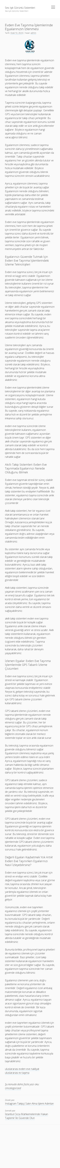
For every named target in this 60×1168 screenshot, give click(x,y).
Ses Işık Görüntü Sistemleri (20, 7)
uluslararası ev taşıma (17, 1072)
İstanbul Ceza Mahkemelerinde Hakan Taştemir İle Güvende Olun (26, 1116)
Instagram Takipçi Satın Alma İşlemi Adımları (29, 1103)
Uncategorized (13, 1088)
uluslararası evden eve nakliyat (22, 1069)
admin (33, 33)
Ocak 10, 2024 (16, 33)
